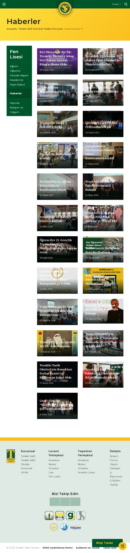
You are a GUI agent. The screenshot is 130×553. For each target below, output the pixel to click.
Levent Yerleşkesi (56, 453)
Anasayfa (12, 29)
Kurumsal (28, 451)
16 (56, 426)
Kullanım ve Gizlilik (88, 547)
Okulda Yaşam (19, 75)
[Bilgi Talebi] (122, 546)
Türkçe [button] (115, 4)
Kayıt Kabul (17, 84)
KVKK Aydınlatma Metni (58, 547)
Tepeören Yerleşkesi (85, 453)
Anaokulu (54, 460)
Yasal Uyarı (110, 547)
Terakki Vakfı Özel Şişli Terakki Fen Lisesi (40, 29)
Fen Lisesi (16, 54)
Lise (51, 472)
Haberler (16, 93)
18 (61, 426)
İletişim (115, 451)
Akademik (16, 80)
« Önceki (43, 426)
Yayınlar (15, 103)
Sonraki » (69, 426)
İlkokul (52, 464)
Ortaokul (54, 468)
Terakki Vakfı (28, 456)
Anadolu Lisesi (86, 472)
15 (53, 426)
